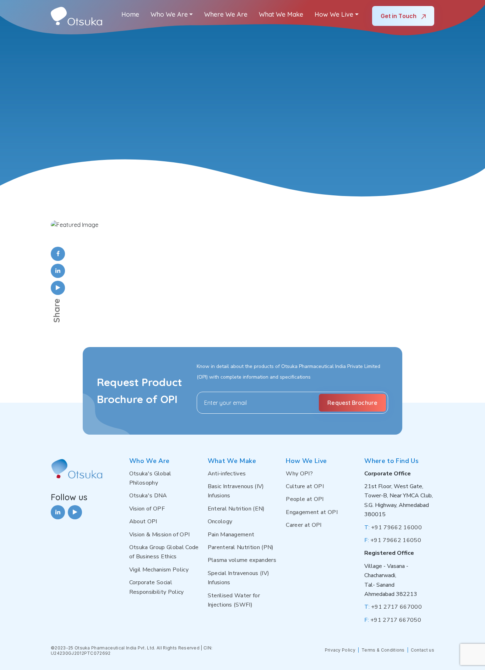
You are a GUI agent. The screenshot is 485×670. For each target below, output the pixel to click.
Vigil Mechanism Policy (159, 570)
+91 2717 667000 (393, 607)
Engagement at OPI (311, 512)
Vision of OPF (147, 509)
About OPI (143, 521)
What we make (281, 14)
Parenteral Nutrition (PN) (241, 547)
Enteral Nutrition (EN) (236, 509)
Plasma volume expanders (242, 560)
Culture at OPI (304, 486)
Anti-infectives (227, 474)
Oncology (220, 521)
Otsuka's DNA (148, 495)
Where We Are (225, 14)
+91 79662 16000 (393, 527)
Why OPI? (299, 474)
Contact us (422, 650)
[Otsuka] (76, 16)
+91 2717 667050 (392, 620)
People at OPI (304, 499)
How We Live (334, 14)
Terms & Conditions (383, 650)
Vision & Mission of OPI (159, 534)
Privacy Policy (340, 650)
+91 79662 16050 (392, 540)
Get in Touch (399, 15)
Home (130, 14)
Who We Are (169, 14)
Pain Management (231, 534)
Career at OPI (303, 525)
